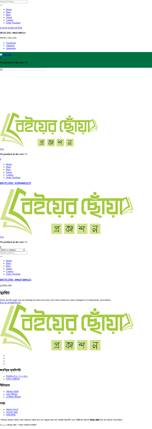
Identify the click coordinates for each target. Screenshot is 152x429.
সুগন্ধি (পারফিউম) (13, 379)
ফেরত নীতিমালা (11, 394)
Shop (8, 12)
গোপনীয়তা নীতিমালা (13, 397)
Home (9, 9)
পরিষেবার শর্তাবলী (12, 391)
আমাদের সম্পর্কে (12, 409)
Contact (9, 20)
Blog (8, 14)
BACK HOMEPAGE (10, 302)
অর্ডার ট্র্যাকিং (11, 415)
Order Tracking (13, 22)
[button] (0, 57)
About (9, 17)
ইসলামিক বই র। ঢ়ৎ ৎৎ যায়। (17, 376)
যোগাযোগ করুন (12, 412)
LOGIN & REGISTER (11, 28)
